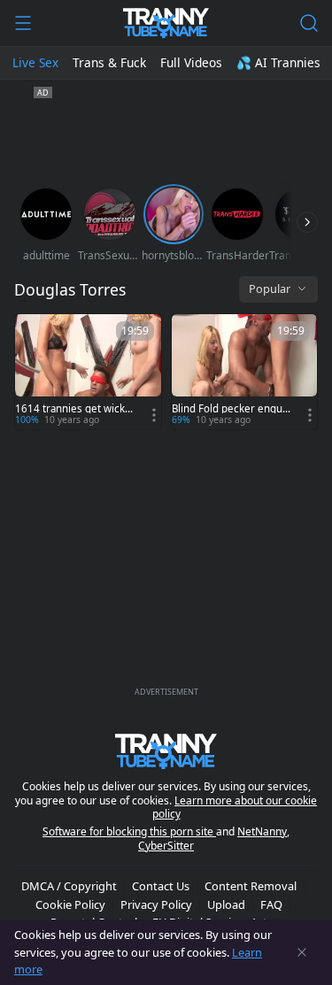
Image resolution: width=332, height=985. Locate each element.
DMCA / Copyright (69, 886)
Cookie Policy (70, 904)
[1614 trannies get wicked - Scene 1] (88, 371)
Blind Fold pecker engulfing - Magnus (230, 409)
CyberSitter (166, 845)
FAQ (271, 904)
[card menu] (154, 415)
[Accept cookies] (302, 952)
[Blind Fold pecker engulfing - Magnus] (245, 371)
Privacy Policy (156, 904)
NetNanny (262, 831)
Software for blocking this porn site (129, 831)
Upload (226, 904)
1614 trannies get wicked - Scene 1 (73, 409)
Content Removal (251, 886)
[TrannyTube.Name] (166, 23)
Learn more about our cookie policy (235, 807)
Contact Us (160, 886)
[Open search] (309, 23)
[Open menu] (23, 23)
